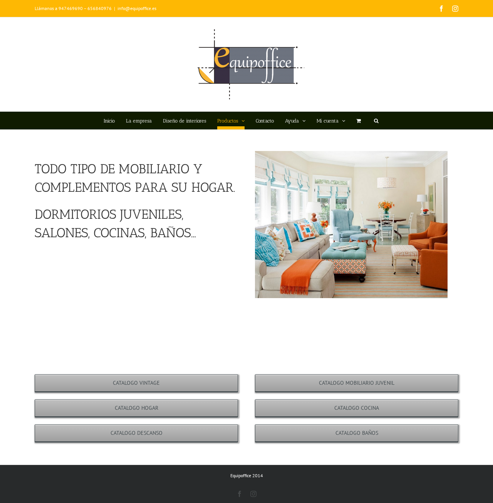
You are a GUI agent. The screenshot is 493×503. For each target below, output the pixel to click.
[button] (376, 120)
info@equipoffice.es (136, 8)
